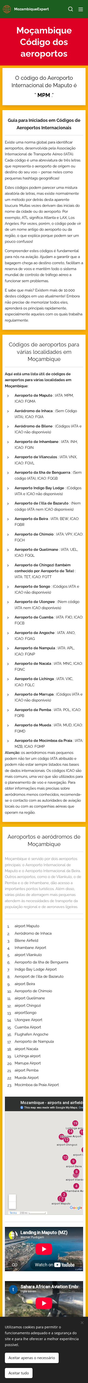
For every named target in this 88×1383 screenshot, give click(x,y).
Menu (81, 9)
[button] (70, 9)
